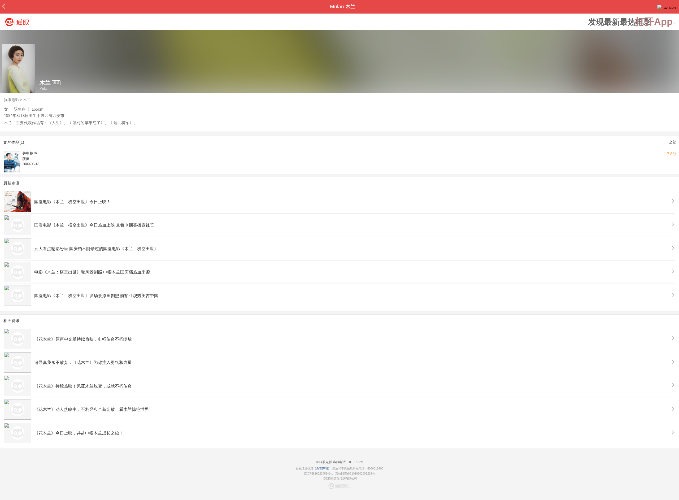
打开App (654, 22)
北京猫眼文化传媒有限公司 (339, 478)
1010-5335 (354, 462)
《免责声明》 (322, 468)
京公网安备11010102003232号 (355, 473)
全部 (672, 142)
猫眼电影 (11, 100)
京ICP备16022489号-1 (318, 473)
